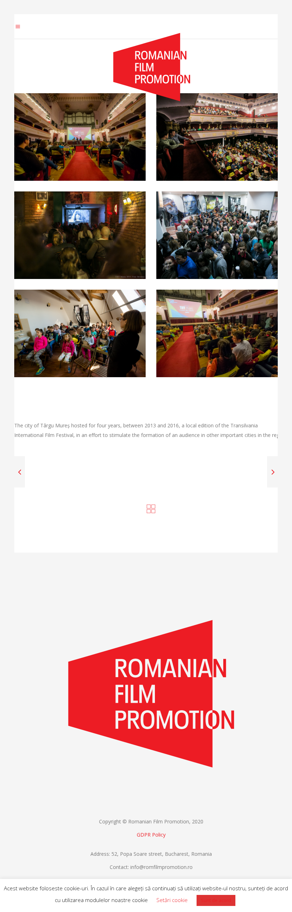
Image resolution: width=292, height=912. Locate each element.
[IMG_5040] (80, 235)
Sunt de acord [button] (216, 900)
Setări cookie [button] (172, 899)
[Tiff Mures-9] (80, 333)
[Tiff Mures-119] (80, 137)
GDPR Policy (151, 834)
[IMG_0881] (222, 137)
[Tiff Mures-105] (222, 333)
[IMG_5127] (222, 235)
